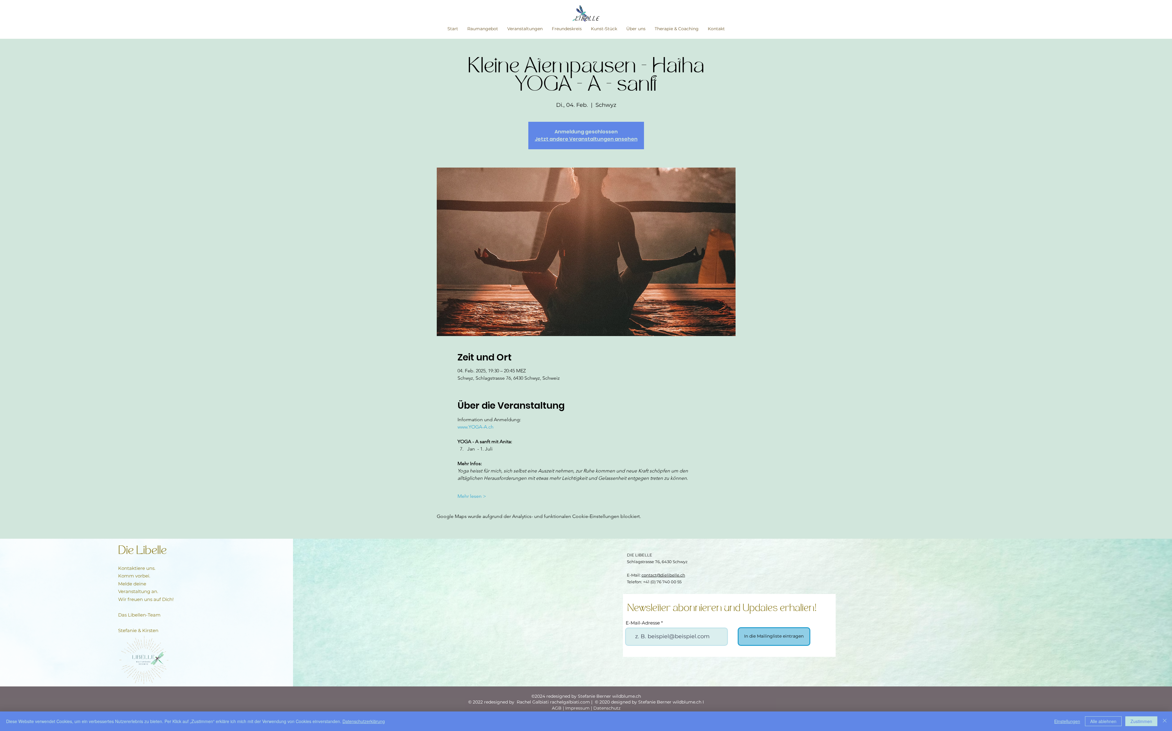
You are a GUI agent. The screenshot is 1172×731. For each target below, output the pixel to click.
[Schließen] (1164, 721)
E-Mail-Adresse (643, 623)
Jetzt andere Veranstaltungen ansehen (586, 139)
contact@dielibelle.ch (663, 575)
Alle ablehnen (1103, 721)
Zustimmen (1141, 721)
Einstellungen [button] (1067, 721)
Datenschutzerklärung (363, 721)
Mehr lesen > (472, 496)
